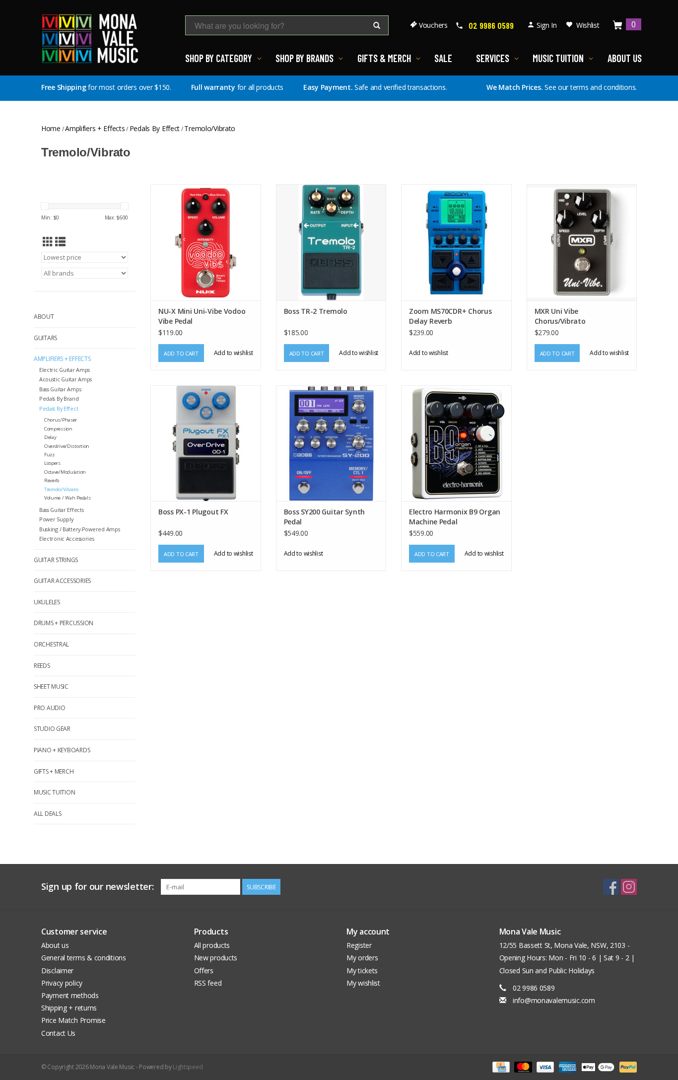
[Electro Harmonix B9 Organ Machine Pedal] (456, 443)
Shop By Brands (304, 58)
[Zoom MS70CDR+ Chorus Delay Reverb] (456, 242)
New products (216, 957)
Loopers (52, 463)
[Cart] (617, 25)
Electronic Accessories (66, 538)
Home (51, 128)
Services (492, 58)
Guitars (45, 338)
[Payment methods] (500, 1066)
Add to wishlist (233, 353)
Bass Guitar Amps (60, 389)
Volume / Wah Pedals (67, 498)
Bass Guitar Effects (61, 509)
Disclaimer (57, 970)
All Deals (47, 813)
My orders (362, 957)
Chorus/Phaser (60, 420)
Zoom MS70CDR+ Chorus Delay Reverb (450, 316)
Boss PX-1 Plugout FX (193, 511)
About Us (625, 58)
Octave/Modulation (65, 472)
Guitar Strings (56, 560)
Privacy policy (61, 983)
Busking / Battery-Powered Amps (79, 529)
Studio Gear (52, 728)
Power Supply (56, 519)
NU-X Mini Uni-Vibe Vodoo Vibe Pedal (201, 316)
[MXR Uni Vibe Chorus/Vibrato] (582, 242)
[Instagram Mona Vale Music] (629, 887)
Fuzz (49, 454)
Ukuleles (47, 602)
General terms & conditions (83, 957)
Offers (203, 970)
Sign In (547, 25)
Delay (50, 437)
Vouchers (433, 25)
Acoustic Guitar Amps (65, 379)
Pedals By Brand (59, 398)
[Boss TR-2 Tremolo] (331, 242)
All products (212, 945)
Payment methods (70, 995)
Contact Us (58, 1033)
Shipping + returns (69, 1007)
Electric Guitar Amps (64, 369)
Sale (443, 58)
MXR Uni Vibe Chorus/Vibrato (560, 316)
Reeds (42, 665)
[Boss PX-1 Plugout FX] (205, 443)
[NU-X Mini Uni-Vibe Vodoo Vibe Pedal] (205, 242)
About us (55, 945)
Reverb (51, 480)
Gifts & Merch (384, 58)
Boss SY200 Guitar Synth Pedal (324, 516)
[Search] (376, 25)
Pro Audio (49, 708)
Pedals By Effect (155, 128)
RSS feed (208, 983)
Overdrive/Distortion (66, 446)
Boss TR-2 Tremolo (315, 311)
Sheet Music (51, 686)
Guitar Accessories (62, 580)
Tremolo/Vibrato (209, 128)
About (44, 316)
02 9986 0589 (491, 25)
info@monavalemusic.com (554, 1000)
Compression (58, 429)
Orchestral (51, 644)
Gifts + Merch (53, 771)
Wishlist (588, 25)
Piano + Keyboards (62, 750)
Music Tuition (558, 58)
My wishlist (363, 983)
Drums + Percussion (63, 623)
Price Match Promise (73, 1020)
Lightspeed (188, 1067)
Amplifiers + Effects (95, 128)
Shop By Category (218, 58)
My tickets (362, 970)
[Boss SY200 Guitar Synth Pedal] (331, 443)
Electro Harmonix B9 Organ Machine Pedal (454, 516)
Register (359, 945)
